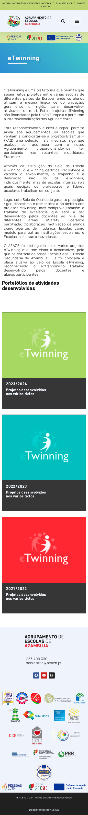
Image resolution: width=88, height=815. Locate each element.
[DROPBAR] (62, 21)
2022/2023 (16, 487)
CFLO (72, 3)
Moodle (47, 3)
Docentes (44, 6)
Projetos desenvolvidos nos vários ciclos (26, 392)
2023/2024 (16, 384)
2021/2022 (16, 589)
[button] (77, 21)
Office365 (33, 3)
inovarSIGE (19, 3)
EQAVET (81, 3)
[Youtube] (44, 675)
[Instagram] (52, 675)
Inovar (6, 3)
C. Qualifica (60, 3)
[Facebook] (36, 675)
